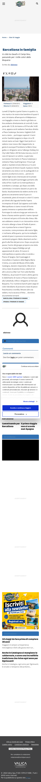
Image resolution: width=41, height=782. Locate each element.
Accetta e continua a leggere (20, 408)
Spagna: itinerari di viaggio (13, 302)
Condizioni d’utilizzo (22, 744)
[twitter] (6, 73)
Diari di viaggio (14, 37)
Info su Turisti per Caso (14, 742)
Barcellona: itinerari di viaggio (15, 298)
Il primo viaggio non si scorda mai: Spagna (29, 426)
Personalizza (19, 414)
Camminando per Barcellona (11, 425)
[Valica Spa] (20, 765)
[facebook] (4, 73)
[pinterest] (9, 73)
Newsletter (35, 744)
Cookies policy (7, 744)
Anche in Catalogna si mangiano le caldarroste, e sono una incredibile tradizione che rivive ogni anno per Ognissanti (20, 656)
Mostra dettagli (29, 401)
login (13, 357)
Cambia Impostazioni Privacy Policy (20, 749)
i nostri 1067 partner (15, 377)
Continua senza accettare (30, 366)
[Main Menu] (4, 4)
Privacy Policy (30, 742)
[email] (12, 73)
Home (4, 37)
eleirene (14, 65)
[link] (15, 73)
